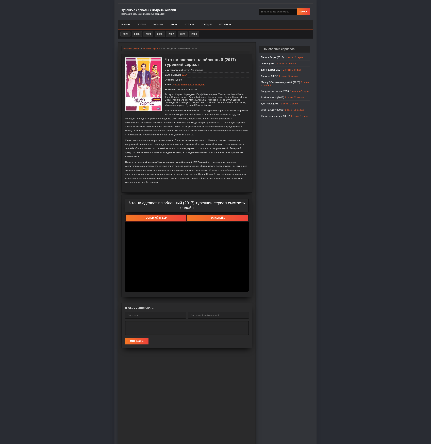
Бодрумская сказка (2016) (285, 91)
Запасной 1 (218, 218)
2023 (159, 34)
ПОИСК (303, 11)
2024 (148, 34)
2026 (125, 34)
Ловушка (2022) (279, 76)
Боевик (142, 24)
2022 (171, 34)
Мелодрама (225, 24)
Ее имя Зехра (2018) (282, 57)
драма (176, 84)
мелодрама (187, 84)
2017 (184, 74)
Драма (174, 24)
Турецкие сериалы (151, 48)
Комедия (207, 24)
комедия (200, 84)
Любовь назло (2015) (282, 97)
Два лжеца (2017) (280, 103)
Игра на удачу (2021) (282, 109)
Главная (125, 24)
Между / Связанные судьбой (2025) (285, 83)
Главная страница (132, 48)
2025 (137, 34)
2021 (182, 34)
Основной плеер (156, 218)
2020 (194, 34)
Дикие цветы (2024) (281, 69)
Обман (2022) (278, 63)
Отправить (136, 341)
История (189, 24)
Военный (158, 24)
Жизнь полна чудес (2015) (284, 116)
